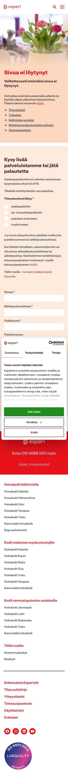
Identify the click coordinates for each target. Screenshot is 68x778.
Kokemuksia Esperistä (21, 683)
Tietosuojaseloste (18, 704)
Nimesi (9, 292)
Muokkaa (32, 422)
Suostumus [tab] (12, 352)
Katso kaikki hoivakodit (18, 523)
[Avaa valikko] (62, 6)
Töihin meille (14, 646)
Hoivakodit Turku (14, 517)
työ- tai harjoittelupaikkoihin (26, 213)
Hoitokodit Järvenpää (18, 607)
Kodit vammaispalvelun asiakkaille (30, 601)
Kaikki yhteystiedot (34, 465)
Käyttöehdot (14, 711)
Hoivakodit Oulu (14, 504)
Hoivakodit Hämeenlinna (19, 498)
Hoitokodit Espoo (15, 556)
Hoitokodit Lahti (14, 614)
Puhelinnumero (13, 335)
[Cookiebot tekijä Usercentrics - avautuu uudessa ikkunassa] (49, 343)
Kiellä (34, 432)
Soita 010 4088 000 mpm (34, 454)
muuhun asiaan (19, 225)
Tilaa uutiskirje (15, 690)
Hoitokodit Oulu (14, 569)
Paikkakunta (12, 321)
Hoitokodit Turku (14, 575)
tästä (40, 103)
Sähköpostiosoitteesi (18, 306)
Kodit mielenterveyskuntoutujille (29, 543)
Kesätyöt (9, 659)
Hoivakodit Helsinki (16, 491)
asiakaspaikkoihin (21, 206)
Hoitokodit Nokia (14, 562)
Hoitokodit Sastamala (18, 620)
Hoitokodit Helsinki (16, 549)
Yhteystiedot (14, 697)
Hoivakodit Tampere (16, 511)
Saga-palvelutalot (15, 530)
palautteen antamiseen (24, 219)
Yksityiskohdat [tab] (34, 352)
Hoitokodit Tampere (16, 582)
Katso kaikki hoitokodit (18, 588)
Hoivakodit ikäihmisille (21, 485)
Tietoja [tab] (56, 352)
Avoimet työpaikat (15, 653)
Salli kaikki (34, 411)
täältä (33, 265)
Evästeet (11, 717)
